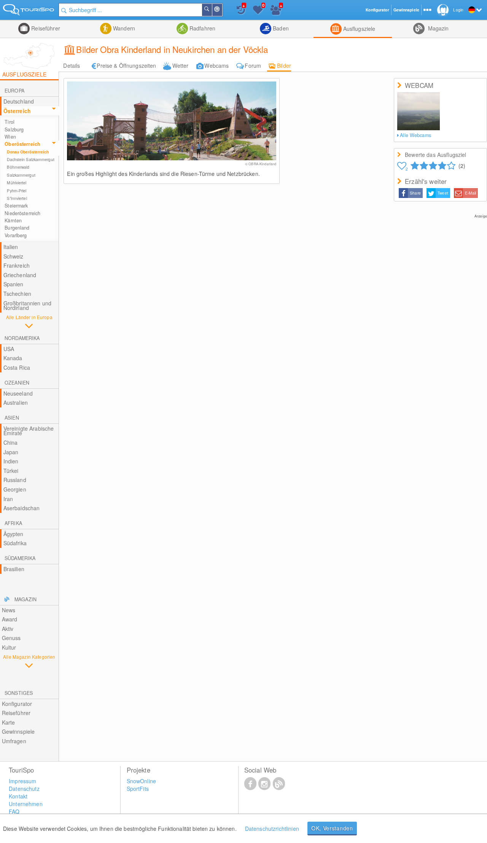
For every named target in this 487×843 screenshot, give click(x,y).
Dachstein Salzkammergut (30, 159)
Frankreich (16, 265)
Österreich (17, 111)
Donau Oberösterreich (28, 152)
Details (71, 65)
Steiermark (16, 205)
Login (458, 10)
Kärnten (13, 220)
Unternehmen (26, 804)
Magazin (437, 28)
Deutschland (18, 101)
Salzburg (14, 129)
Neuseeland (18, 393)
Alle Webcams (415, 135)
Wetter (180, 65)
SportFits (138, 788)
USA (8, 349)
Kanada (12, 358)
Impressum (22, 781)
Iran (8, 499)
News (9, 610)
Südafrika (15, 543)
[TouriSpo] (29, 11)
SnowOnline (141, 781)
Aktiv (8, 628)
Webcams (216, 65)
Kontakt (18, 796)
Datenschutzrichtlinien (272, 828)
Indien (11, 461)
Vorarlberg (16, 235)
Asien (12, 417)
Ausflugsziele (359, 28)
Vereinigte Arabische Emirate (28, 431)
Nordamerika (22, 338)
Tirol (9, 121)
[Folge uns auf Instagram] (264, 783)
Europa (14, 90)
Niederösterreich (22, 213)
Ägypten (13, 534)
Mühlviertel (16, 182)
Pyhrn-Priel (16, 190)
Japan (11, 452)
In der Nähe (221, 10)
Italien (10, 247)
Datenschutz (24, 788)
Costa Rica (16, 367)
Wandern (123, 28)
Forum (253, 65)
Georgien (14, 489)
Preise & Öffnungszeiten (126, 65)
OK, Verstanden (332, 828)
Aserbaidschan (21, 508)
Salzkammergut (21, 175)
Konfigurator (17, 703)
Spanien (13, 284)
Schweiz (13, 256)
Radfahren (201, 28)
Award (10, 619)
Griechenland (20, 275)
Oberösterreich (22, 143)
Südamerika (20, 558)
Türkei (11, 470)
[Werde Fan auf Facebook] (250, 783)
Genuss (11, 638)
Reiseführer (45, 28)
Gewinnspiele (18, 731)
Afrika (13, 523)
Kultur (9, 647)
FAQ (14, 811)
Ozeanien (17, 382)
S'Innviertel (17, 198)
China (10, 442)
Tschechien (17, 293)
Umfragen (14, 741)
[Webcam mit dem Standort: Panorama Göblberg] (418, 111)
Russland (14, 480)
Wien (10, 136)
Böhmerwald (18, 167)
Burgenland (17, 227)
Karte (8, 722)
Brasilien (13, 569)
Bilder (284, 65)
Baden (280, 28)
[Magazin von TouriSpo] (279, 783)
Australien (15, 402)
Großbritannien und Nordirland (27, 305)
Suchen (211, 10)
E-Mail (470, 193)
